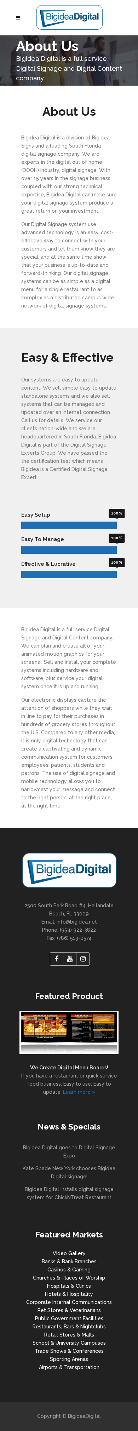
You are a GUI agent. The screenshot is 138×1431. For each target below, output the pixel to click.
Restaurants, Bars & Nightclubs (69, 1326)
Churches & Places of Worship (69, 1278)
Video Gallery (69, 1253)
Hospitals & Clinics (69, 1286)
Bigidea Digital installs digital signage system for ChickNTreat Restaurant (69, 1193)
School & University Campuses (69, 1343)
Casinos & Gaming (69, 1269)
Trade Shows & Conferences (69, 1351)
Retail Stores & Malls (69, 1335)
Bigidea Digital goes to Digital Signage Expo (69, 1152)
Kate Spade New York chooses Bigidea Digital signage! (69, 1172)
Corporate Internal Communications (69, 1302)
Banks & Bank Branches (69, 1261)
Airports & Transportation (69, 1367)
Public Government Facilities (69, 1318)
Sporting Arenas (69, 1359)
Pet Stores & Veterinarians (69, 1310)
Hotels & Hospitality (69, 1294)
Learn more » (79, 1092)
